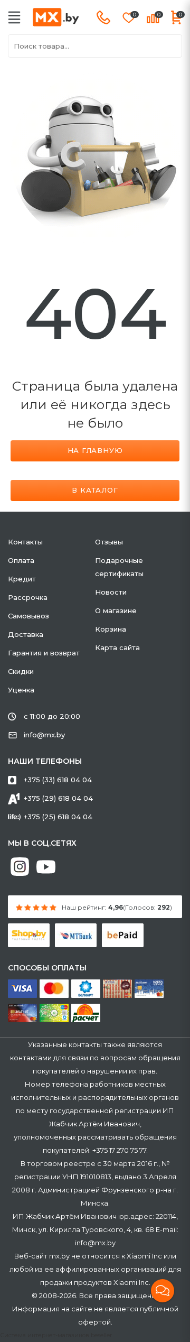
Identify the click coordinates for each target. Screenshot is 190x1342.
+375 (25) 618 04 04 (58, 816)
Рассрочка (28, 597)
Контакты (25, 542)
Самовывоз (28, 616)
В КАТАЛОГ (95, 490)
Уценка (21, 690)
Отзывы (109, 542)
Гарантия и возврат (44, 653)
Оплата (21, 560)
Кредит (22, 579)
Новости (111, 592)
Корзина (110, 629)
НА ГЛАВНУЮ (95, 450)
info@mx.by (44, 734)
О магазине (116, 610)
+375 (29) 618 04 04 (58, 798)
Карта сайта (117, 647)
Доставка (25, 634)
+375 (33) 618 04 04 (58, 779)
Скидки (21, 671)
